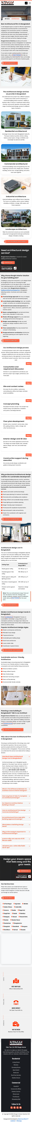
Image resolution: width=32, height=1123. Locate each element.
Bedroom (16, 1072)
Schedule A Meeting (11, 340)
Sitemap (19, 1121)
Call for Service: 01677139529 (17, 241)
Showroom (16, 1094)
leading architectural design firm (10, 290)
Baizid (15, 913)
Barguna (24, 926)
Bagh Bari (7, 913)
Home (8, 18)
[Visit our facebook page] (11, 1107)
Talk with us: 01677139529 (13, 729)
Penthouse (16, 1096)
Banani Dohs (23, 916)
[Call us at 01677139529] (26, 3)
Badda (14, 910)
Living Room (16, 1062)
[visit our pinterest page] (17, 1107)
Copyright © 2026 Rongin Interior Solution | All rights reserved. (17, 1115)
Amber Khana (8, 907)
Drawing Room (16, 1067)
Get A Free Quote (10, 63)
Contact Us (8, 262)
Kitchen (16, 1064)
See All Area (8, 897)
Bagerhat (22, 910)
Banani (15, 916)
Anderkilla (18, 907)
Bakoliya (22, 913)
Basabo (23, 929)
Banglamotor (18, 923)
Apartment (16, 1070)
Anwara (6, 910)
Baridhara (7, 929)
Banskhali (16, 926)
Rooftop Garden (16, 1075)
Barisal (15, 929)
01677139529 (17, 55)
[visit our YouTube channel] (20, 1107)
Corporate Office (16, 1089)
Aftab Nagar (8, 903)
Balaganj (6, 916)
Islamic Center (16, 1091)
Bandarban (7, 923)
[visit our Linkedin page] (14, 1107)
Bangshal (7, 926)
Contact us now (7, 723)
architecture (9, 617)
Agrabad (17, 903)
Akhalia (26, 903)
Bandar (6, 920)
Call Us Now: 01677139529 (12, 650)
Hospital (16, 1086)
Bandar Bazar (16, 920)
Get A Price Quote (10, 605)
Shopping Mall (16, 1099)
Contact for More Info (12, 519)
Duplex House (16, 1077)
